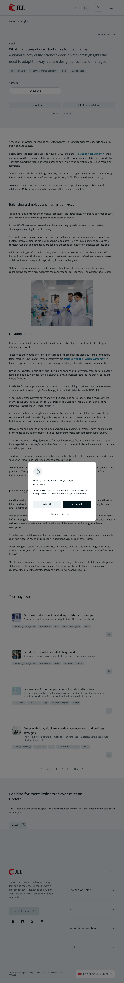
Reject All (47, 504)
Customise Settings (62, 514)
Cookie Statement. (77, 493)
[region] (62, 491)
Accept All (77, 504)
